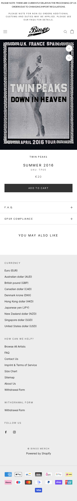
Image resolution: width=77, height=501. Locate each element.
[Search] (65, 31)
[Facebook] (5, 432)
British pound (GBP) (16, 282)
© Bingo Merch (38, 448)
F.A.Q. (8, 207)
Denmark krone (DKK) (17, 295)
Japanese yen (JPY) (16, 307)
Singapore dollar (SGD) (18, 319)
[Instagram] (14, 432)
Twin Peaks (39, 156)
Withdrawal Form (14, 389)
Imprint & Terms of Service (20, 365)
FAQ (7, 352)
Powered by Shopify (38, 453)
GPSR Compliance (18, 218)
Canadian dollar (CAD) (18, 289)
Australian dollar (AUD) (18, 276)
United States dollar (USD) (20, 326)
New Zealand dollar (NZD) (20, 313)
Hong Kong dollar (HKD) (18, 301)
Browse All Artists (14, 346)
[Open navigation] (5, 31)
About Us (10, 383)
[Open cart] (72, 31)
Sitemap (9, 377)
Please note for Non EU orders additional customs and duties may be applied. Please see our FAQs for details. (38, 16)
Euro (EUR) (11, 270)
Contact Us (11, 358)
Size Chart (10, 371)
